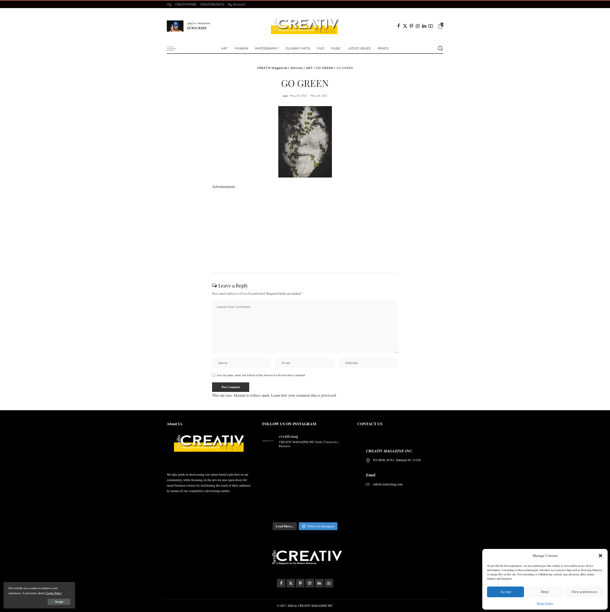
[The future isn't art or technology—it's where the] (338, 459)
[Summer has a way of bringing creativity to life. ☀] (272, 472)
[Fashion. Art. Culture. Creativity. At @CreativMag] (338, 512)
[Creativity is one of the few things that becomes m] (294, 459)
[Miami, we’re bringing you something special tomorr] (316, 459)
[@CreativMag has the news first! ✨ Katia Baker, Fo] (316, 512)
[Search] (440, 48)
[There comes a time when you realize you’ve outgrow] (316, 485)
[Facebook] (398, 26)
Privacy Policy (545, 603)
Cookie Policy (54, 593)
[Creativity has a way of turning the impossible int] (294, 499)
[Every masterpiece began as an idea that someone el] (316, 499)
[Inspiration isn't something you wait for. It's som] (294, 485)
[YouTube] (430, 26)
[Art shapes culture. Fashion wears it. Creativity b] (272, 485)
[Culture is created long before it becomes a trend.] (338, 472)
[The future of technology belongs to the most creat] (272, 499)
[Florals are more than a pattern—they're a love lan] (294, 512)
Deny (545, 592)
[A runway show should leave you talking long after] (294, 472)
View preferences (584, 592)
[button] (600, 555)
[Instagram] (418, 26)
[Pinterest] (411, 26)
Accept (505, 592)
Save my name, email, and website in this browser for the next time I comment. (261, 375)
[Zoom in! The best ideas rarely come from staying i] (272, 512)
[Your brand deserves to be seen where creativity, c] (272, 459)
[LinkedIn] (424, 26)
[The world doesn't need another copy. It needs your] (338, 499)
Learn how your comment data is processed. (304, 395)
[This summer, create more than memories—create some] (338, 485)
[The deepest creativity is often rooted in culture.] (316, 472)
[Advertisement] (305, 223)
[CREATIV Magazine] (305, 26)
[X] (405, 26)
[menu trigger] (174, 48)
